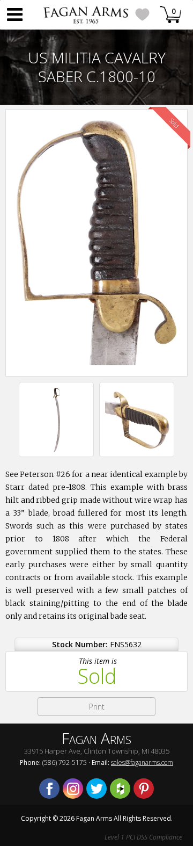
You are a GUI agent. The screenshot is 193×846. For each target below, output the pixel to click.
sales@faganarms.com (142, 762)
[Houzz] (120, 788)
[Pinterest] (143, 788)
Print (97, 707)
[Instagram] (73, 788)
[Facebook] (49, 788)
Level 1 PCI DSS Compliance (143, 837)
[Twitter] (96, 788)
